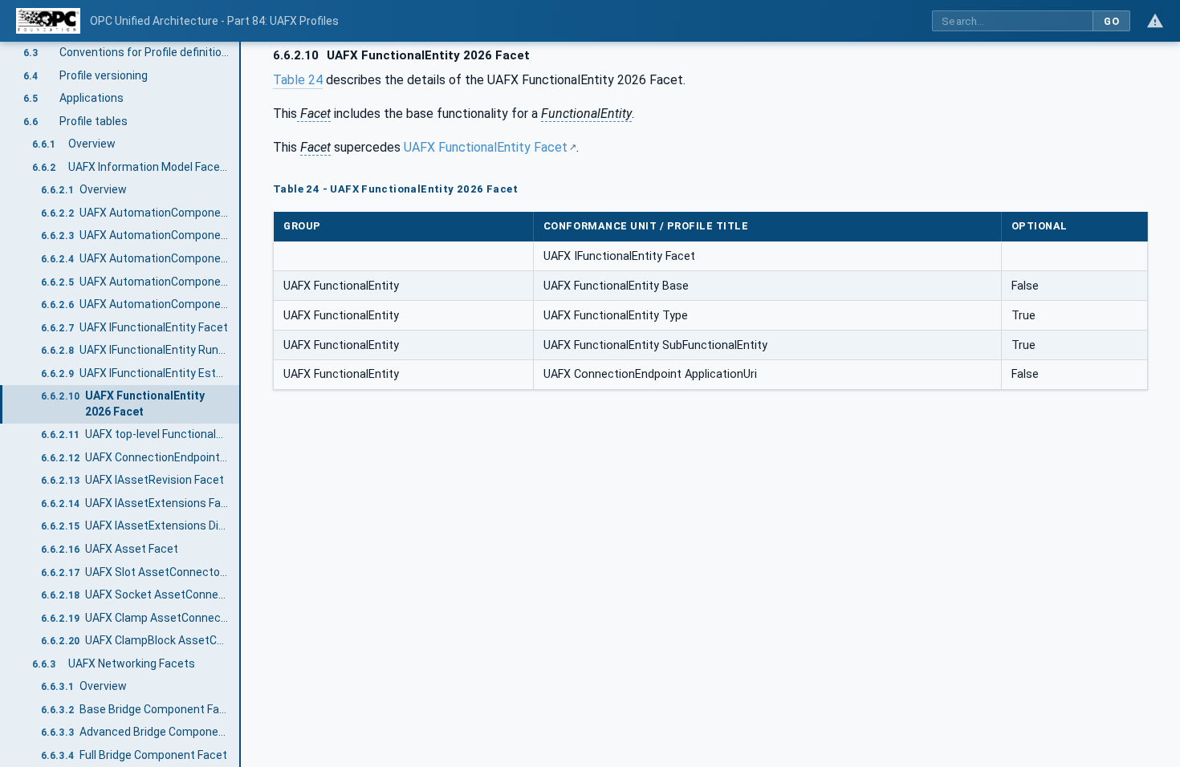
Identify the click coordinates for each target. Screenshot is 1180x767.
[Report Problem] (1155, 21)
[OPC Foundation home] (48, 21)
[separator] (240, 404)
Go (1111, 21)
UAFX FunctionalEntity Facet (486, 147)
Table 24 (298, 79)
